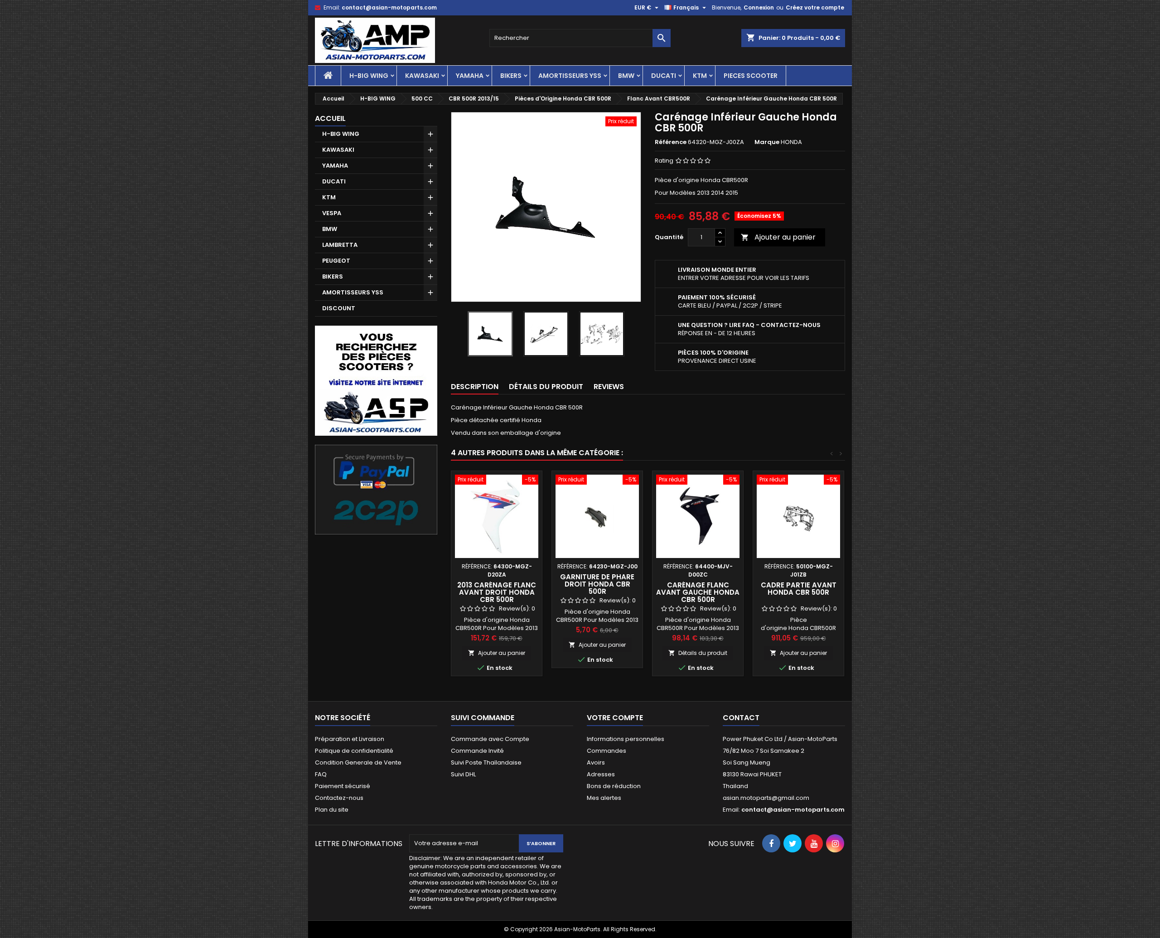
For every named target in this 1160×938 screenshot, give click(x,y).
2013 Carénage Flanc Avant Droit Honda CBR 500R (496, 592)
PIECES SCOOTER (751, 75)
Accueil (330, 118)
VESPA (331, 213)
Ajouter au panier (778, 237)
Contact (741, 717)
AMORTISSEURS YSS (569, 75)
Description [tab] (474, 386)
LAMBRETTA (340, 245)
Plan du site (331, 809)
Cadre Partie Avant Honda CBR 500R (798, 588)
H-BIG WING (368, 75)
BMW (626, 75)
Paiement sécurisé (342, 786)
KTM (700, 75)
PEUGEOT (336, 260)
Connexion (759, 7)
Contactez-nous (339, 798)
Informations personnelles (625, 739)
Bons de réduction (614, 786)
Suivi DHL (463, 774)
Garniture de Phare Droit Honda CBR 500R (597, 584)
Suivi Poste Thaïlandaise (486, 762)
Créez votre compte (815, 7)
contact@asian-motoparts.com (389, 7)
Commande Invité (477, 750)
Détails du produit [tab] (546, 386)
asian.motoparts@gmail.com (766, 798)
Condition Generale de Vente (358, 762)
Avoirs (596, 762)
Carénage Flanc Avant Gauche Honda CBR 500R (698, 592)
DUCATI (663, 75)
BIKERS (511, 75)
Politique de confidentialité (354, 750)
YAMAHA (469, 75)
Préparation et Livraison (349, 739)
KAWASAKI (422, 75)
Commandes (606, 750)
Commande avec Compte (490, 739)
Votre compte (615, 717)
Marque (766, 142)
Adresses (601, 774)
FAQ (321, 774)
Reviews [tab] (609, 386)
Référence (670, 142)
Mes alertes (604, 798)
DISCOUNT (338, 308)
